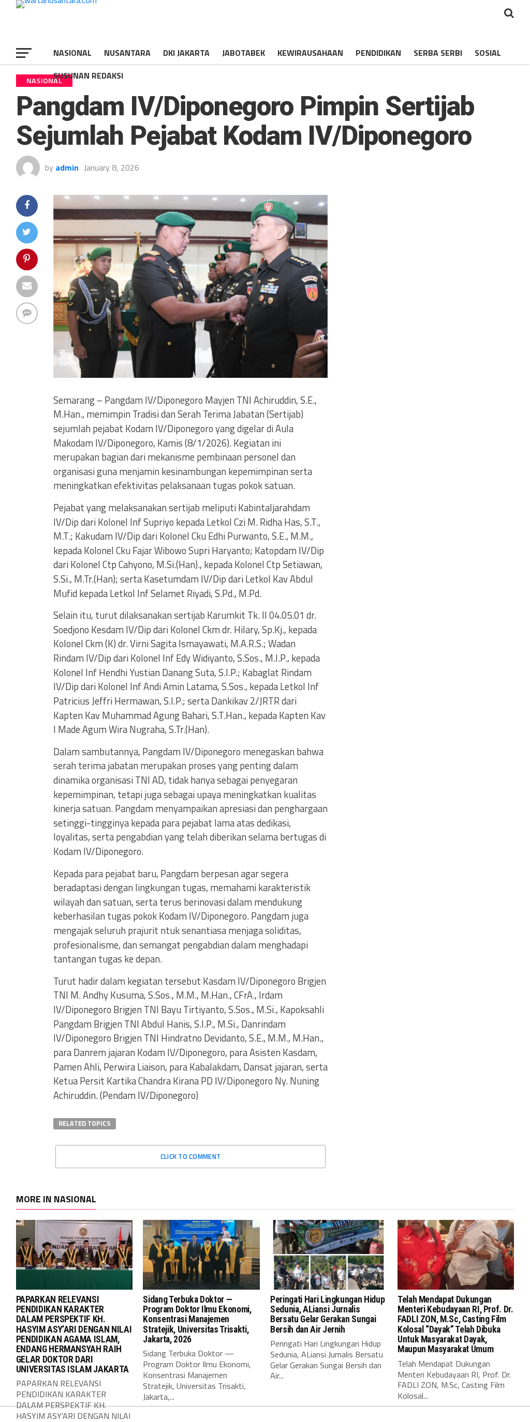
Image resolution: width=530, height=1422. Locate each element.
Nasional (72, 53)
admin (67, 167)
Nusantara (127, 53)
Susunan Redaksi (88, 75)
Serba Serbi (438, 53)
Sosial (488, 53)
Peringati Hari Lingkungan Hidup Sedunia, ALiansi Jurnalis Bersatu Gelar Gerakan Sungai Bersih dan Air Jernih (327, 1314)
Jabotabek (243, 53)
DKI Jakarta (186, 53)
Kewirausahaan (310, 53)
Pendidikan (378, 53)
